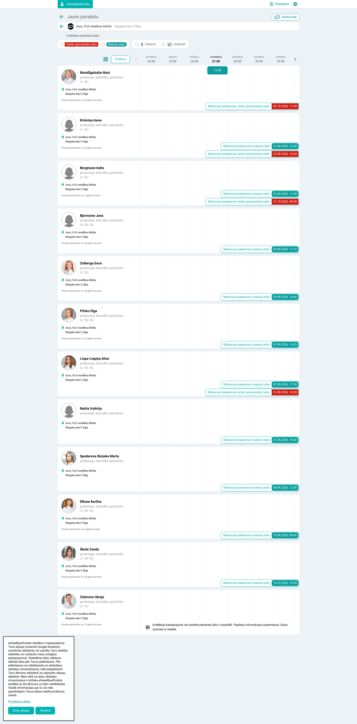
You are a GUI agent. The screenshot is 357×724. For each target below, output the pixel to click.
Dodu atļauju (21, 710)
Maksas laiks (116, 44)
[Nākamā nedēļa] (295, 59)
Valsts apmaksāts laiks (81, 44)
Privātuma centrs (19, 701)
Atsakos (45, 710)
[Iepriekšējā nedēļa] (136, 59)
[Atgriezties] (62, 26)
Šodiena (120, 59)
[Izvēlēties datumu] (106, 59)
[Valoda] (295, 4)
